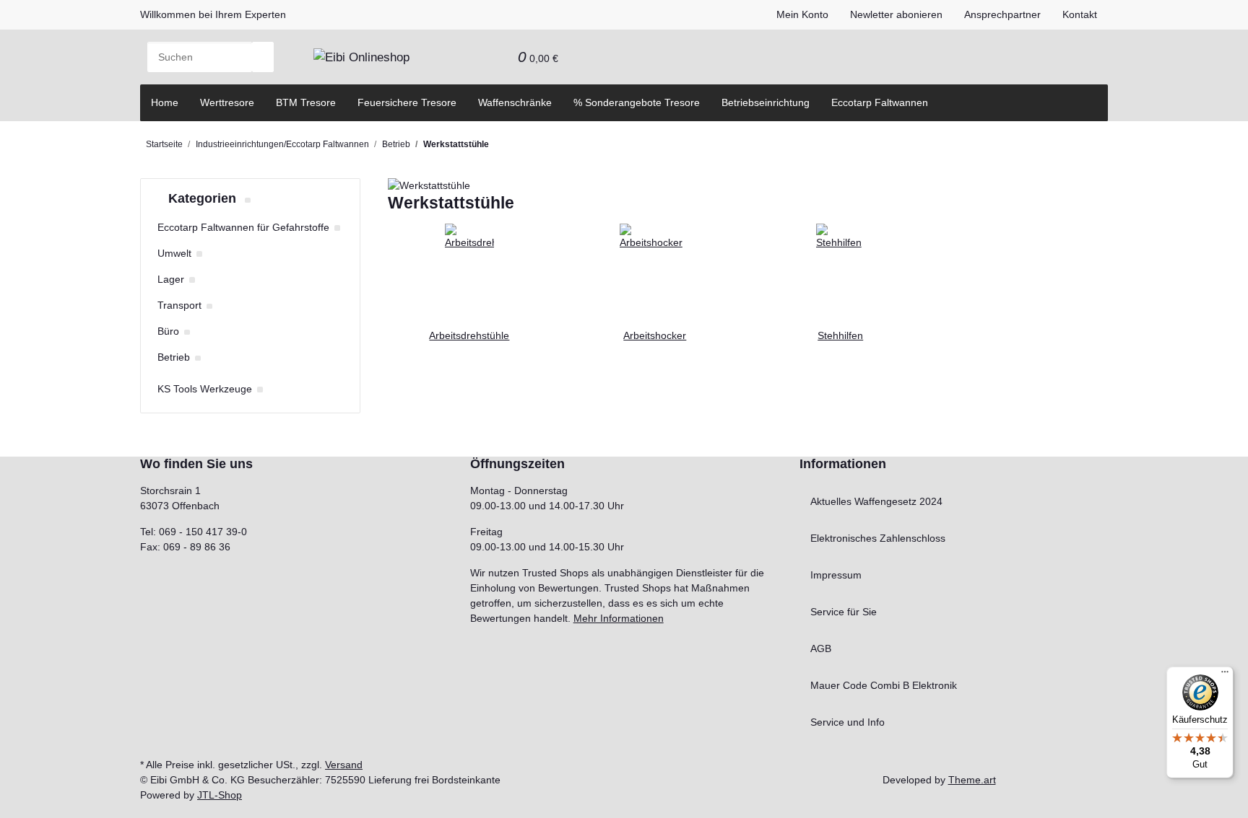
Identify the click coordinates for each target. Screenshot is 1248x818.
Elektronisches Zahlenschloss (877, 538)
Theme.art (972, 780)
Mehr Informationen (618, 618)
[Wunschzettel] (496, 57)
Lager (170, 279)
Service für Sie (843, 611)
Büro (168, 331)
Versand (344, 764)
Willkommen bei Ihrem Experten (213, 14)
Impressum (836, 575)
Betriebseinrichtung (766, 102)
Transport (179, 305)
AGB (820, 648)
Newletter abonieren (896, 14)
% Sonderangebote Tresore (636, 102)
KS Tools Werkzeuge (204, 389)
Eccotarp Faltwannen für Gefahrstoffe (243, 227)
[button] (474, 57)
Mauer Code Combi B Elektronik (883, 685)
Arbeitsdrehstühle (469, 335)
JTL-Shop (219, 795)
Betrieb (173, 357)
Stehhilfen (840, 335)
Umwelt (174, 253)
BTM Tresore (306, 102)
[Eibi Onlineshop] (361, 57)
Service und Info (847, 722)
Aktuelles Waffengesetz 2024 (876, 501)
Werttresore (227, 102)
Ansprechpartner (1002, 14)
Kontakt (1079, 14)
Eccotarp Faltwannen (879, 102)
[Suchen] (263, 57)
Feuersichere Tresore (407, 102)
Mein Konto (802, 14)
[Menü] (1225, 675)
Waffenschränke (515, 102)
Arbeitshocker (654, 335)
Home (164, 102)
